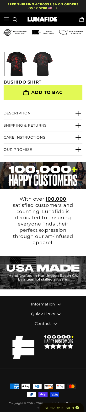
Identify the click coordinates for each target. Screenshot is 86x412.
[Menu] (6, 19)
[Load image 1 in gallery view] (17, 64)
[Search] (15, 19)
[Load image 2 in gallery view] (43, 64)
